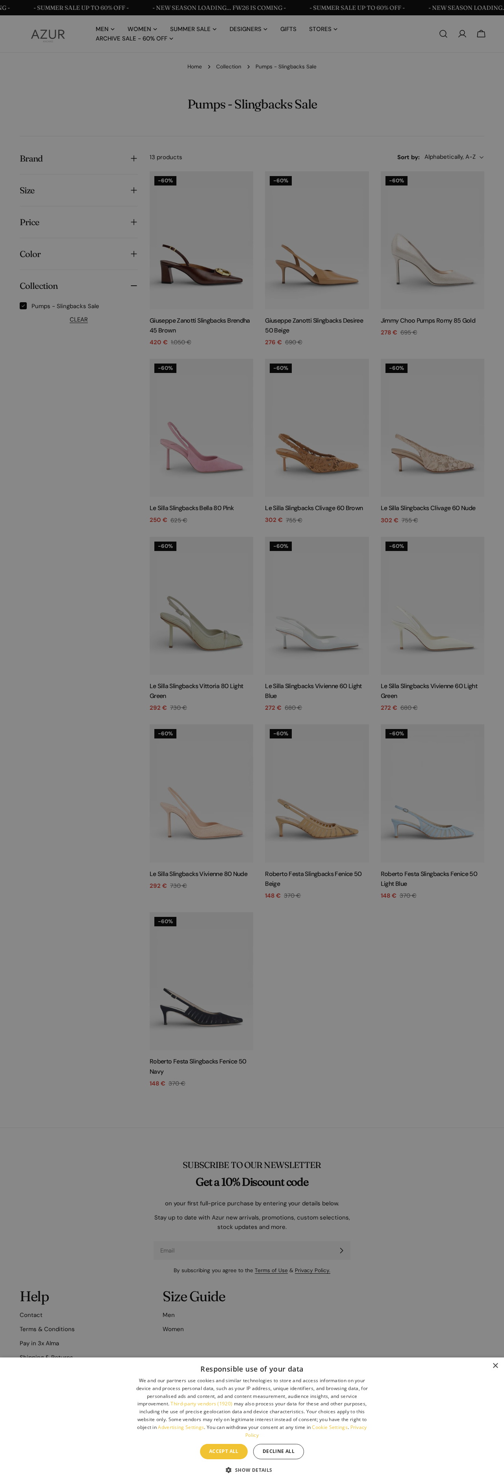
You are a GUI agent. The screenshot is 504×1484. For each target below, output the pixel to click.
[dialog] (252, 1420)
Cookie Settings (330, 1427)
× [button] (495, 1366)
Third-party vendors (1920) (201, 1403)
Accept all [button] (224, 1451)
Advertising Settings (181, 1427)
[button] (252, 1470)
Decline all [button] (279, 1451)
